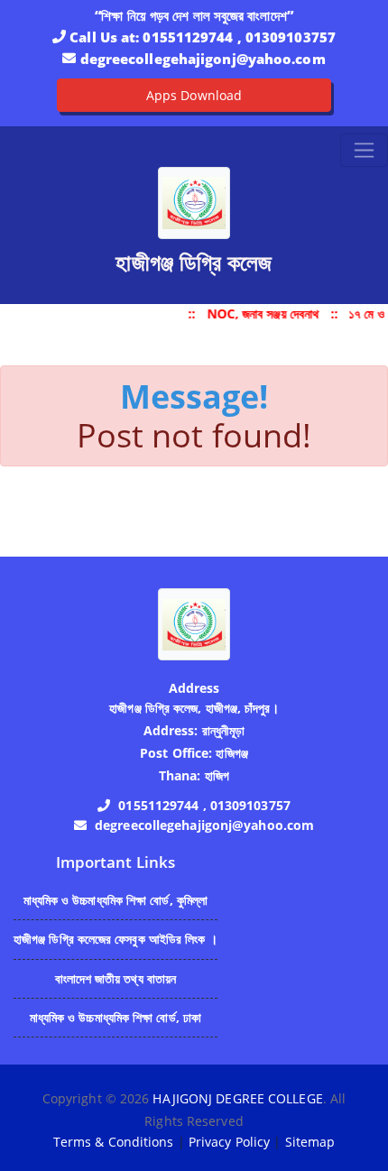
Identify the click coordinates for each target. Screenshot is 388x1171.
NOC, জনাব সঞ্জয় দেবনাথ (263, 313)
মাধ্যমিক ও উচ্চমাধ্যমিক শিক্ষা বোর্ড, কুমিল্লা (115, 899)
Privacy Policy (229, 1141)
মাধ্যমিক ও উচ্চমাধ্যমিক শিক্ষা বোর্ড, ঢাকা (116, 1017)
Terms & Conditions (113, 1141)
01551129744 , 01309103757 (239, 37)
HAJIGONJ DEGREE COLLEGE (237, 1098)
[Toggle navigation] (364, 150)
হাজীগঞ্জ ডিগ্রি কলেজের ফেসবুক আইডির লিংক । (115, 938)
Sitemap (310, 1141)
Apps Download (194, 95)
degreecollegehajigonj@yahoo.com (203, 59)
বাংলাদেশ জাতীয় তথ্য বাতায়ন (116, 978)
